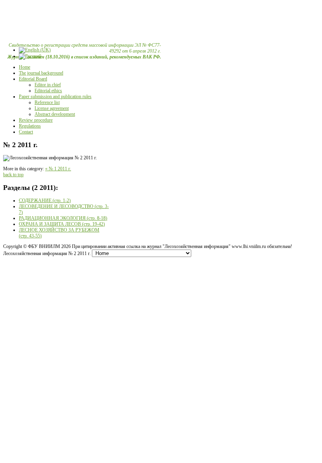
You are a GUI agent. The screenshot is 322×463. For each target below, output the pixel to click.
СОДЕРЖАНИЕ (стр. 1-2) (45, 200)
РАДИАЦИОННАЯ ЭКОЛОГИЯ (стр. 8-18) (63, 218)
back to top (13, 174)
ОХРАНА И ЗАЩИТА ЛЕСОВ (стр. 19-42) (62, 224)
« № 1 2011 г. (58, 168)
